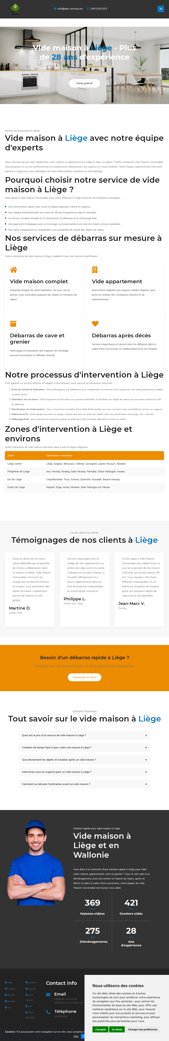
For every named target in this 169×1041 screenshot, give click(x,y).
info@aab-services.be (70, 9)
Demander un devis (84, 677)
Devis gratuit (84, 83)
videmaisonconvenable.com (68, 1002)
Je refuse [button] (117, 1029)
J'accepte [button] (100, 1029)
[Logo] (21, 9)
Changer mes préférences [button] (142, 1029)
